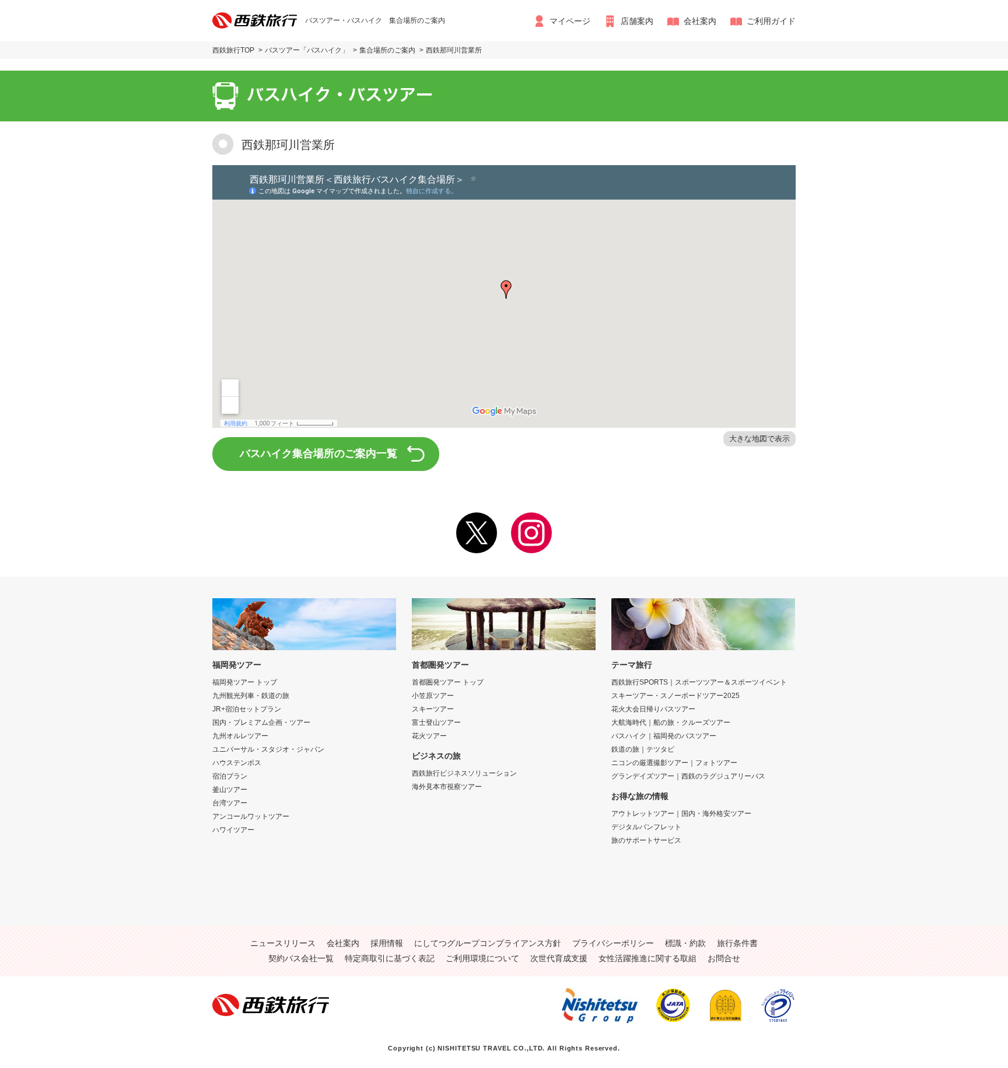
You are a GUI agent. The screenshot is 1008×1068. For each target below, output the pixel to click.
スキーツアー (433, 709)
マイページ (570, 21)
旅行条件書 (737, 943)
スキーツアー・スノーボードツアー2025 (675, 696)
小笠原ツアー (433, 696)
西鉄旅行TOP (233, 50)
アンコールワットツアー (250, 816)
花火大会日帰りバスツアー (653, 709)
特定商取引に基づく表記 (390, 958)
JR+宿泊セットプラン (246, 709)
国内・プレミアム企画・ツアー (261, 722)
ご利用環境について (482, 958)
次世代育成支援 (558, 958)
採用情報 (386, 943)
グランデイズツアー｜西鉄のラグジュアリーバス (688, 776)
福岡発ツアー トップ (244, 682)
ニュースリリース (283, 943)
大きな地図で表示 (759, 438)
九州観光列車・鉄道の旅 (250, 696)
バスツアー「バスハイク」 (307, 50)
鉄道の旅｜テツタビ (642, 749)
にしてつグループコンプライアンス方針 (487, 943)
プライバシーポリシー (613, 943)
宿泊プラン (229, 776)
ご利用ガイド (771, 21)
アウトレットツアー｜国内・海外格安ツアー (681, 813)
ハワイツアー (233, 830)
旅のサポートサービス (646, 840)
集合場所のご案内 (387, 50)
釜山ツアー (229, 790)
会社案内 (700, 21)
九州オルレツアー (240, 736)
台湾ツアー (229, 803)
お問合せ (724, 958)
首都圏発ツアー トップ (448, 682)
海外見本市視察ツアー (447, 787)
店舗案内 (637, 21)
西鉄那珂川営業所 (454, 50)
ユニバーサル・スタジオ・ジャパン (268, 749)
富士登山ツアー (436, 722)
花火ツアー (429, 736)
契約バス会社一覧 (301, 958)
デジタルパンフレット (646, 827)
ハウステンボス (236, 763)
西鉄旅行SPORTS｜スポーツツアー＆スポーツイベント (699, 682)
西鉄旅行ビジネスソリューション (464, 773)
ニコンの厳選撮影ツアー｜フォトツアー (674, 763)
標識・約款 (685, 943)
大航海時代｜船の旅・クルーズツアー (670, 722)
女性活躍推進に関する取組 (647, 958)
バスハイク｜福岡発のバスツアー (663, 736)
